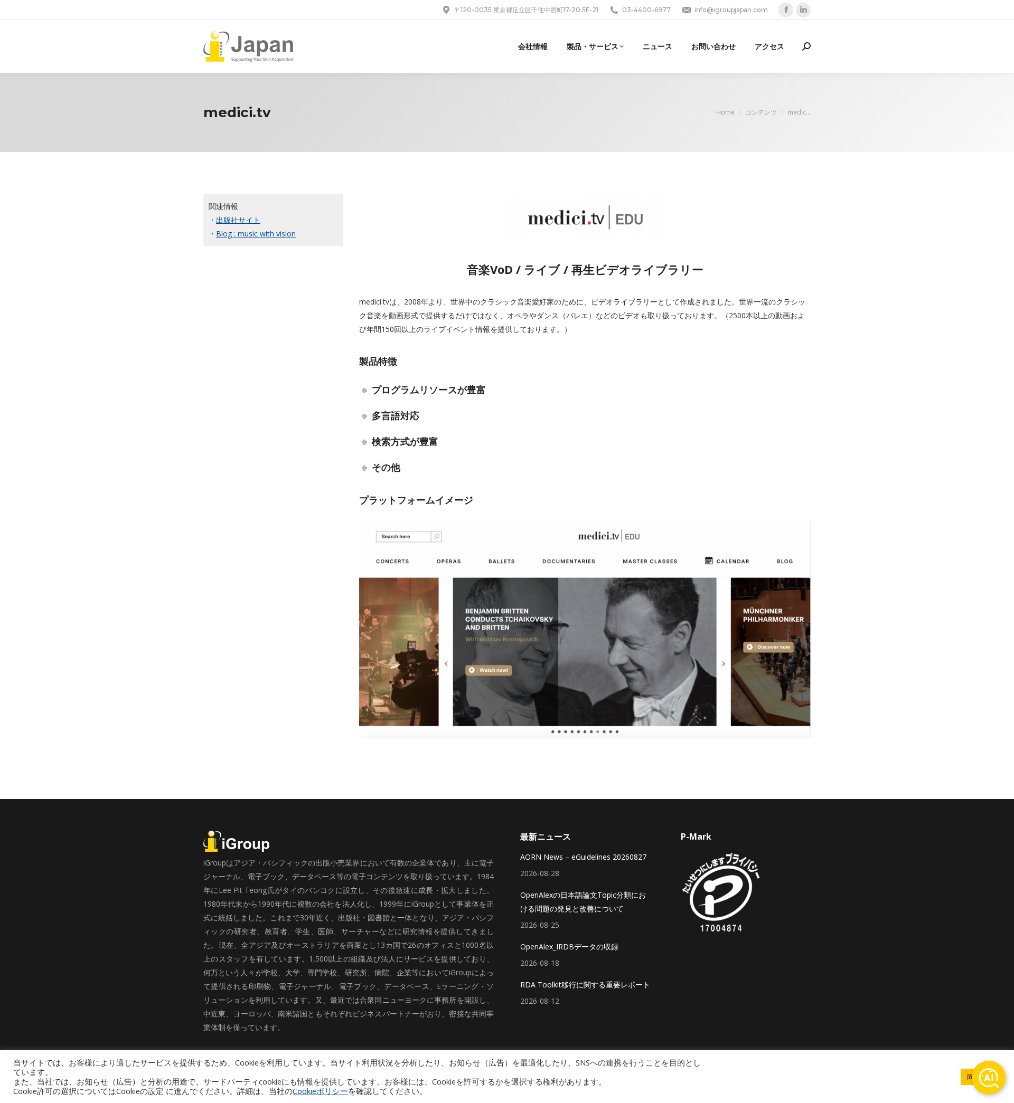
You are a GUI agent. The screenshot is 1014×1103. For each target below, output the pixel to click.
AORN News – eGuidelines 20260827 (583, 857)
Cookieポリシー (320, 1091)
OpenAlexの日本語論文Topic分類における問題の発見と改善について (583, 902)
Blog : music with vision (256, 234)
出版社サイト (238, 220)
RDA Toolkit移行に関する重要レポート (585, 985)
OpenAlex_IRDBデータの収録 (569, 947)
